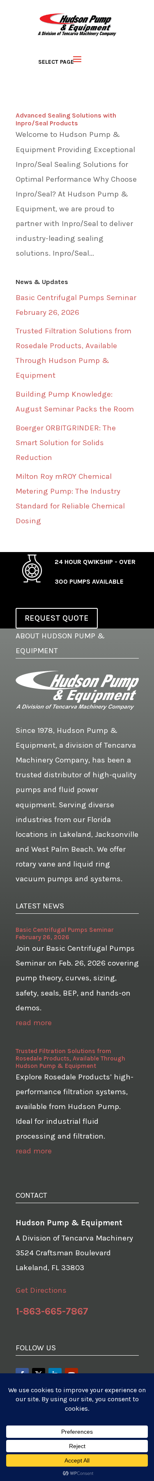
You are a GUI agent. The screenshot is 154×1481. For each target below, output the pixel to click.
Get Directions (41, 1290)
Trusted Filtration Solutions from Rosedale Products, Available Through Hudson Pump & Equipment (70, 1058)
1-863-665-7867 (52, 1311)
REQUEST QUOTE (57, 618)
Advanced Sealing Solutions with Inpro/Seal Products (66, 119)
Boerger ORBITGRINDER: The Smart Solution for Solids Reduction (66, 442)
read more (34, 1022)
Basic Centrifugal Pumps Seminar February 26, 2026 (65, 933)
